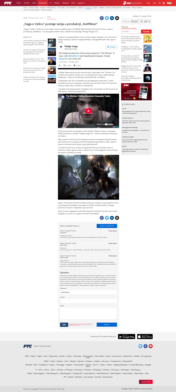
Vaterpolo (89, 361)
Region (39, 356)
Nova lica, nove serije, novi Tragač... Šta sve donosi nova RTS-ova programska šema (34, 70)
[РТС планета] (132, 3)
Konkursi (98, 377)
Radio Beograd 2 (52, 373)
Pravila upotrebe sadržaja (47, 389)
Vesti (18, 3)
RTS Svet (60, 370)
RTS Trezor (115, 370)
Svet (45, 356)
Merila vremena (88, 356)
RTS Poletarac (136, 370)
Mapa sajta (145, 382)
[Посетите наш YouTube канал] (151, 346)
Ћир (148, 3)
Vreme (108, 356)
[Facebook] (102, 18)
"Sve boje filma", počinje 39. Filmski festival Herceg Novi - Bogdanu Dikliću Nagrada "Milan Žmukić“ (34, 43)
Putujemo (61, 8)
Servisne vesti (116, 356)
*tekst (62, 306)
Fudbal (52, 361)
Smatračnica (127, 356)
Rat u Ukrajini (99, 356)
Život (26, 8)
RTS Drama (78, 370)
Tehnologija (51, 8)
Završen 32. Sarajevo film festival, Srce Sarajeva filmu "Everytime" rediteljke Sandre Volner (34, 52)
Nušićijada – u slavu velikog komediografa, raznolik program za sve (131, 49)
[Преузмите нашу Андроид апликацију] (126, 336)
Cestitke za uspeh (128, 137)
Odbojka (73, 361)
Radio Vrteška (127, 373)
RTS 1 (41, 370)
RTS (73, 3)
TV (50, 3)
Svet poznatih (71, 8)
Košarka (59, 361)
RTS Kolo (106, 370)
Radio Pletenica (89, 373)
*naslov (62, 297)
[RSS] (164, 3)
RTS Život (87, 370)
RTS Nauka (69, 370)
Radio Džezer (138, 373)
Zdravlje (81, 8)
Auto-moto (105, 361)
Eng (154, 3)
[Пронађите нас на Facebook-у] (146, 346)
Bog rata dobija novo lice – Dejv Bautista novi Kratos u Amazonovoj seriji (34, 61)
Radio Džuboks (116, 373)
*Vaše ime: (63, 288)
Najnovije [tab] (124, 27)
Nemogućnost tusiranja (130, 127)
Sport (27, 3)
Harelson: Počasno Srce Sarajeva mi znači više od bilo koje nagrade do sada (34, 79)
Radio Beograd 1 (39, 373)
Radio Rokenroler (102, 373)
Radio (57, 3)
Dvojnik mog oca (127, 118)
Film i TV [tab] (27, 37)
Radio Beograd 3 (65, 373)
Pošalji (107, 324)
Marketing (78, 377)
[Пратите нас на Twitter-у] (140, 346)
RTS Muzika (125, 370)
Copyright (34, 389)
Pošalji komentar (107, 226)
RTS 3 (53, 370)
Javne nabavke (89, 377)
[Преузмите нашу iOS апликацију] (145, 336)
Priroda (102, 8)
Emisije (65, 3)
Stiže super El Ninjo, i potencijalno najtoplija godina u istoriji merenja (131, 78)
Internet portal (107, 377)
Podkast (136, 356)
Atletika (97, 361)
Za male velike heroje (31, 10)
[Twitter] (107, 18)
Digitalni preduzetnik (114, 8)
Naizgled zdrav (46, 10)
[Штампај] (117, 18)
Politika (32, 356)
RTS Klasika (97, 370)
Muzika (42, 8)
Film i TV (88, 8)
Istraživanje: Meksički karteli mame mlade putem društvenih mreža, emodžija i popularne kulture (131, 40)
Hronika (62, 356)
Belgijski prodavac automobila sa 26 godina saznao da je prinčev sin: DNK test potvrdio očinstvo (131, 69)
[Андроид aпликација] (136, 91)
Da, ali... (124, 108)
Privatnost (26, 389)
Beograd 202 (77, 373)
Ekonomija (77, 356)
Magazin (43, 3)
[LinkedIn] (112, 18)
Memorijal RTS (127, 361)
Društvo (69, 356)
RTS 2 (47, 370)
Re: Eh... (124, 146)
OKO (34, 3)
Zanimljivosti (34, 8)
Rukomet (81, 361)
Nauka (95, 8)
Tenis (66, 361)
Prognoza (126, 21)
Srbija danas (53, 356)
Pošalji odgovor (112, 231)
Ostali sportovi (116, 361)
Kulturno (126, 8)
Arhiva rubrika (137, 8)
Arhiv (147, 373)
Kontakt (70, 377)
